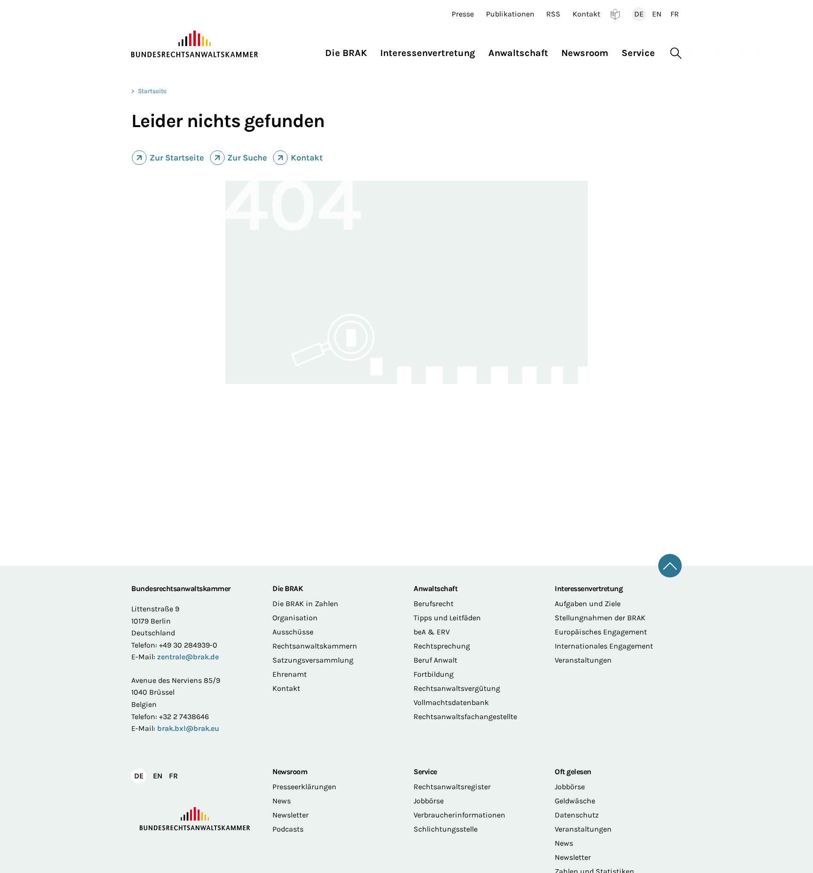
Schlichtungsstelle (446, 829)
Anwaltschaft (435, 588)
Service (425, 771)
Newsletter (290, 814)
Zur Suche (247, 157)
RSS (553, 14)
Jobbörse (429, 800)
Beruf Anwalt (435, 660)
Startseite (152, 91)
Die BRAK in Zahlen (305, 603)
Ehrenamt (289, 674)
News (281, 800)
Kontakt (586, 14)
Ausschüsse (292, 631)
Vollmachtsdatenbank (451, 702)
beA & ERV (432, 631)
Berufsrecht (434, 603)
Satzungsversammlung (312, 660)
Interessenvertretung (588, 588)
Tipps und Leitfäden (447, 617)
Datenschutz (577, 814)
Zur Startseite (177, 157)
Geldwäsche (575, 800)
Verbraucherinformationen (459, 814)
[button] (349, 50)
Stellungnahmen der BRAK (600, 617)
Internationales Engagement (604, 645)
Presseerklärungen (304, 786)
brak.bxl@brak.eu (188, 728)
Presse (463, 14)
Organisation (295, 617)
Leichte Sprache (615, 14)
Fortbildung (434, 674)
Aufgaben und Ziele (588, 603)
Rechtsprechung (442, 645)
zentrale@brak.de (188, 656)
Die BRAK (287, 588)
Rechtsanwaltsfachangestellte (465, 716)
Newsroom (289, 771)
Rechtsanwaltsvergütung (457, 688)
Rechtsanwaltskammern (314, 645)
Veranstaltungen (583, 660)
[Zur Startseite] (194, 44)
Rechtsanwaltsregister (452, 786)
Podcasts (287, 829)
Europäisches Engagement (601, 631)
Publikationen (510, 14)
